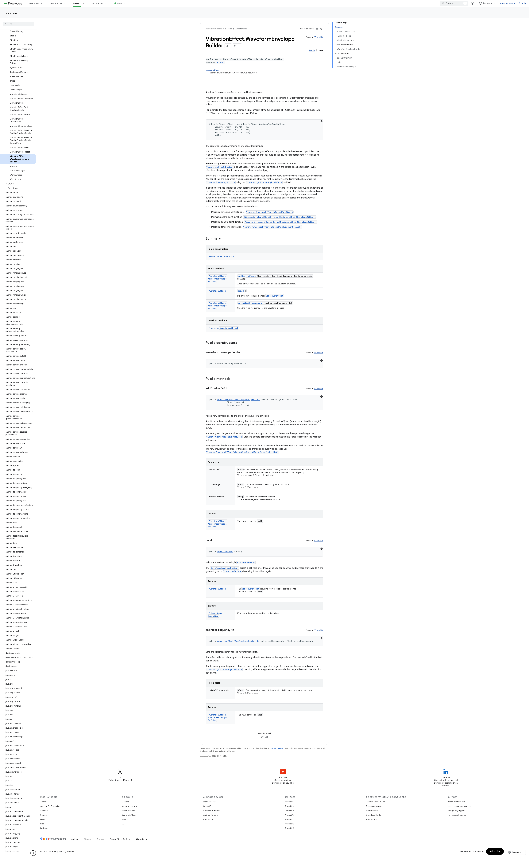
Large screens (209, 802)
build (241, 291)
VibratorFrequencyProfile (220, 182)
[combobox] (454, 3)
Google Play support (456, 810)
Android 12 (289, 824)
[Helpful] (317, 29)
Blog (119, 3)
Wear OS (207, 806)
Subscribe (495, 851)
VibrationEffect (217, 291)
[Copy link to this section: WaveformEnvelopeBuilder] (243, 352)
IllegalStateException (215, 614)
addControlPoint (247, 276)
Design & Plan (56, 3)
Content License (276, 748)
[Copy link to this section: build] (214, 540)
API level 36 (318, 37)
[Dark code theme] (321, 121)
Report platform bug (456, 802)
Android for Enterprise (50, 806)
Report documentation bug (459, 806)
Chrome (87, 839)
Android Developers (214, 29)
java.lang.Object (213, 70)
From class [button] (223, 328)
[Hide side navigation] (33, 853)
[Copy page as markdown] (235, 46)
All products (141, 839)
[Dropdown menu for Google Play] (107, 3)
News (42, 819)
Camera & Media (129, 815)
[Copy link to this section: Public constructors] (240, 343)
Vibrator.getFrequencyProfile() (264, 182)
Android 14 (289, 815)
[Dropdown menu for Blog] (125, 3)
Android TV (208, 819)
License (52, 851)
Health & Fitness (128, 810)
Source (43, 815)
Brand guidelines (66, 851)
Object (219, 62)
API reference (11, 13)
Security (44, 810)
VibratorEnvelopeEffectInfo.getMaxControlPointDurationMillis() (281, 222)
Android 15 (289, 810)
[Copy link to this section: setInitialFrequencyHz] (236, 630)
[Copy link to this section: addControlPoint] (230, 388)
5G (123, 824)
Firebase (100, 839)
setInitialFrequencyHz (250, 303)
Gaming (125, 802)
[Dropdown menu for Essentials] (42, 3)
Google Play (98, 3)
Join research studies (457, 815)
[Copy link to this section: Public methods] (233, 379)
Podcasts (44, 828)
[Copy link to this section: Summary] (223, 238)
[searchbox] (18, 24)
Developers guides (374, 806)
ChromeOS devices (211, 810)
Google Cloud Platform (120, 839)
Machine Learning (129, 806)
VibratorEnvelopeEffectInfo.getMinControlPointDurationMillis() (280, 217)
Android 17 (289, 802)
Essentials (34, 3)
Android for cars (210, 815)
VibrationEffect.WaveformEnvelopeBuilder (217, 279)
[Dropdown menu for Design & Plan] (66, 3)
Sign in (522, 3)
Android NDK (372, 819)
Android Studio (507, 3)
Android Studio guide (375, 802)
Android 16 (289, 806)
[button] (18, 184)
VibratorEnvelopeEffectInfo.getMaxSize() (269, 212)
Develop (77, 3)
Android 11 (289, 828)
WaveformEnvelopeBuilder (222, 256)
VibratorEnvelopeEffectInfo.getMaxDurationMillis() (272, 227)
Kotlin (312, 50)
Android (44, 802)
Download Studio (373, 815)
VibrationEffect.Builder (220, 167)
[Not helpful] (321, 29)
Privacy (125, 819)
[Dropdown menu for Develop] (85, 3)
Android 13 (289, 819)
